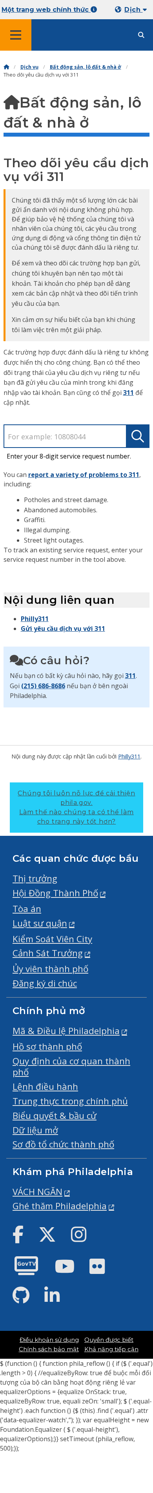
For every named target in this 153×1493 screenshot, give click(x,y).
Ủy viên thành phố (50, 969)
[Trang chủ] (6, 67)
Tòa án (27, 909)
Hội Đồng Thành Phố (55, 893)
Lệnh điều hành (45, 1086)
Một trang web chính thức (46, 9)
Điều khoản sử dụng (49, 1339)
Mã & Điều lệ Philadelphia (66, 1031)
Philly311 (35, 618)
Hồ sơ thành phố (47, 1046)
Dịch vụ (29, 67)
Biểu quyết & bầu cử (55, 1115)
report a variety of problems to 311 (83, 474)
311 (128, 392)
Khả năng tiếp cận (111, 1349)
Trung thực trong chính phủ (70, 1101)
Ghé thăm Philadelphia (60, 1206)
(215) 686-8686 (43, 686)
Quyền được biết (108, 1339)
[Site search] (141, 35)
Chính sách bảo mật (49, 1349)
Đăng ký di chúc (45, 983)
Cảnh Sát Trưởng (48, 953)
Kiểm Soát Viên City (52, 939)
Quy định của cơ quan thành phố (71, 1066)
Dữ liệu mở (35, 1130)
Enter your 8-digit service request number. (69, 456)
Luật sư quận (40, 923)
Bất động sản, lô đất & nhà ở (85, 67)
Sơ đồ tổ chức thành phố (63, 1144)
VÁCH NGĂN (37, 1192)
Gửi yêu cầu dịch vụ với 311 (63, 628)
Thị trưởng (35, 878)
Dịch (133, 9)
